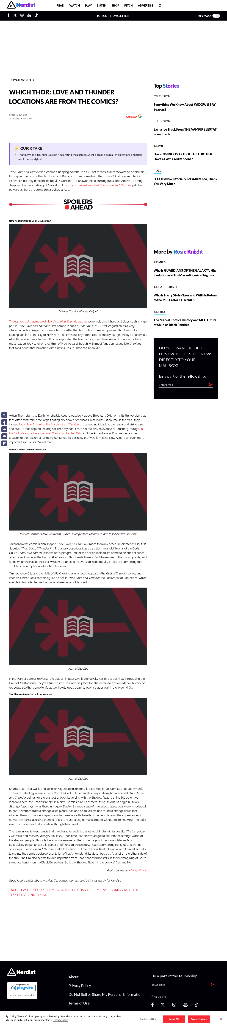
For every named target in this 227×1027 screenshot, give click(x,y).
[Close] (221, 1019)
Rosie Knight (19, 114)
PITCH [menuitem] (128, 5)
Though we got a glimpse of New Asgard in (48, 321)
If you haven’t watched (100, 185)
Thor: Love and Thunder (30, 895)
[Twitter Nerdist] (15, 15)
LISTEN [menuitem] (101, 5)
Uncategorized (22, 80)
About (73, 976)
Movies (159, 145)
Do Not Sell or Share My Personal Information (105, 994)
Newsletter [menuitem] (119, 15)
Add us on (130, 117)
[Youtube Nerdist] (29, 15)
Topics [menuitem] (102, 15)
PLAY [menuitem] (88, 5)
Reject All (173, 1018)
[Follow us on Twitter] (163, 1005)
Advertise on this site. (22, 995)
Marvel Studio (138, 870)
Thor (137, 890)
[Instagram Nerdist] (22, 15)
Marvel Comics (110, 890)
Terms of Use (79, 1003)
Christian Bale (82, 890)
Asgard (29, 890)
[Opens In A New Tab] (22, 987)
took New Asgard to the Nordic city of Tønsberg (50, 424)
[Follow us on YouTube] (185, 1005)
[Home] (21, 974)
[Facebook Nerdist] (9, 15)
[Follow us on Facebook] (152, 1005)
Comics (160, 262)
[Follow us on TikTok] (196, 1005)
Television (162, 96)
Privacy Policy (79, 985)
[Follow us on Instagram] (174, 1005)
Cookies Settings (148, 1018)
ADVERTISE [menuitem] (145, 5)
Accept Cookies (199, 1018)
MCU (127, 890)
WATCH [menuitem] (74, 5)
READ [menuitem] (60, 5)
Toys (157, 170)
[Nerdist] (21, 5)
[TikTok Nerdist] (36, 15)
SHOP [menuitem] (115, 5)
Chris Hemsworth (53, 890)
